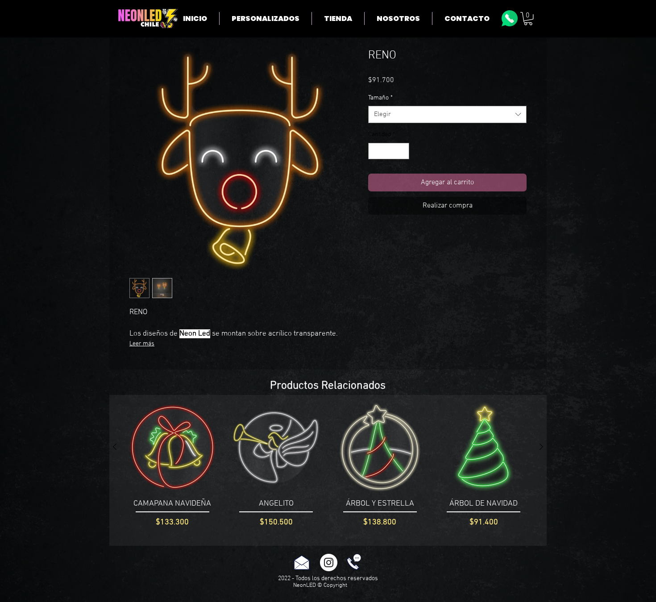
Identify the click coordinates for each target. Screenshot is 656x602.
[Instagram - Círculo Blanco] (328, 562)
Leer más (141, 344)
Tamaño (380, 98)
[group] (328, 470)
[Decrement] (375, 151)
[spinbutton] (389, 151)
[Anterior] (114, 446)
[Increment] (402, 151)
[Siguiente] (541, 446)
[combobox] (447, 114)
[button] (528, 18)
